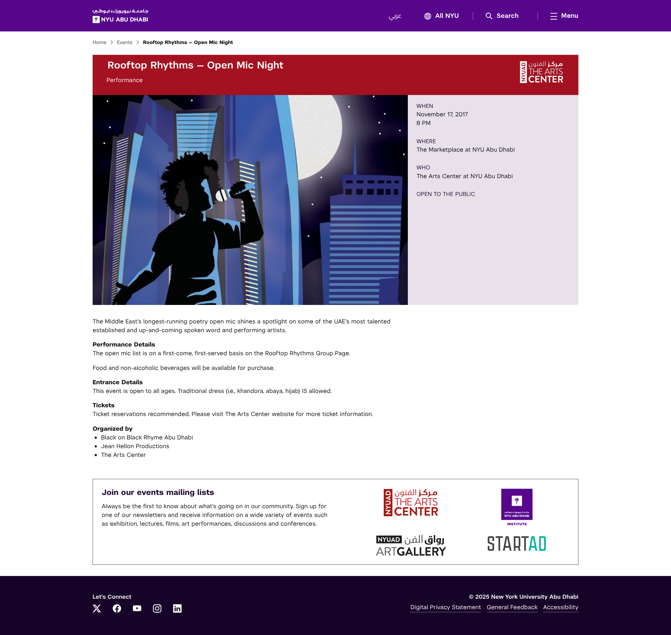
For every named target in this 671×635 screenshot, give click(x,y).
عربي (395, 16)
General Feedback (512, 607)
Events (124, 42)
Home (100, 42)
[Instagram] (157, 609)
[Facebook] (117, 609)
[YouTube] (137, 609)
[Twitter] (97, 609)
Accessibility (560, 607)
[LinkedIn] (177, 609)
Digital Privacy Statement (445, 607)
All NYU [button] (447, 16)
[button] (504, 16)
